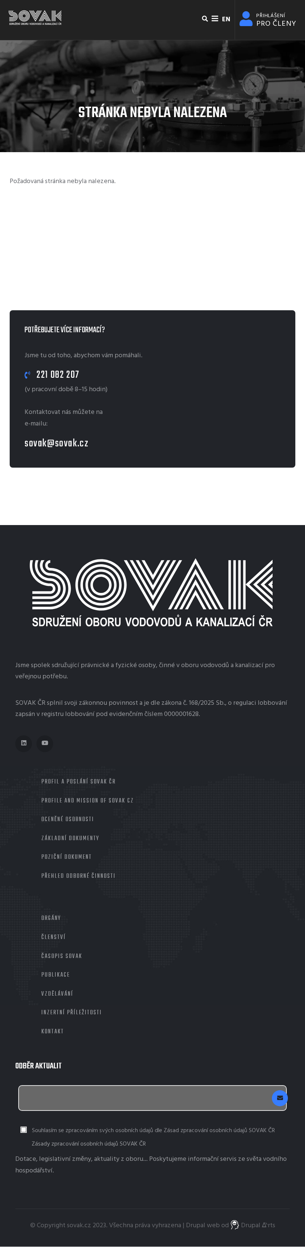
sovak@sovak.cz (57, 444)
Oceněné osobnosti (67, 819)
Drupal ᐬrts (257, 1225)
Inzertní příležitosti (71, 1013)
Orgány (51, 918)
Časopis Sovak (61, 956)
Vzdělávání (57, 994)
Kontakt (52, 1032)
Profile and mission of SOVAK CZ (87, 801)
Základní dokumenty (70, 839)
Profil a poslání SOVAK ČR (78, 782)
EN (226, 19)
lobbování (272, 703)
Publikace (55, 975)
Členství (53, 937)
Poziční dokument (66, 857)
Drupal (195, 1225)
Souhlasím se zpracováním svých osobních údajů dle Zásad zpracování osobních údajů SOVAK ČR (153, 1130)
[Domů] (35, 17)
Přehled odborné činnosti (78, 876)
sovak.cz (79, 1225)
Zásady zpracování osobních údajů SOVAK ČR (89, 1144)
